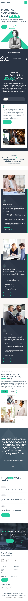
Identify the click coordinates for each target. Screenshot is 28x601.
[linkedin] (10, 587)
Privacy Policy (21, 593)
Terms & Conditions (8, 593)
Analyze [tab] (17, 99)
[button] (25, 2)
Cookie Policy (4, 595)
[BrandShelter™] (6, 2)
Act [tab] (23, 99)
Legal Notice (15, 593)
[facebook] (6, 587)
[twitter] (2, 587)
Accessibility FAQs (22, 595)
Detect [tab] (11, 99)
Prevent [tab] (5, 99)
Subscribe (5, 579)
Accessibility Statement (13, 595)
